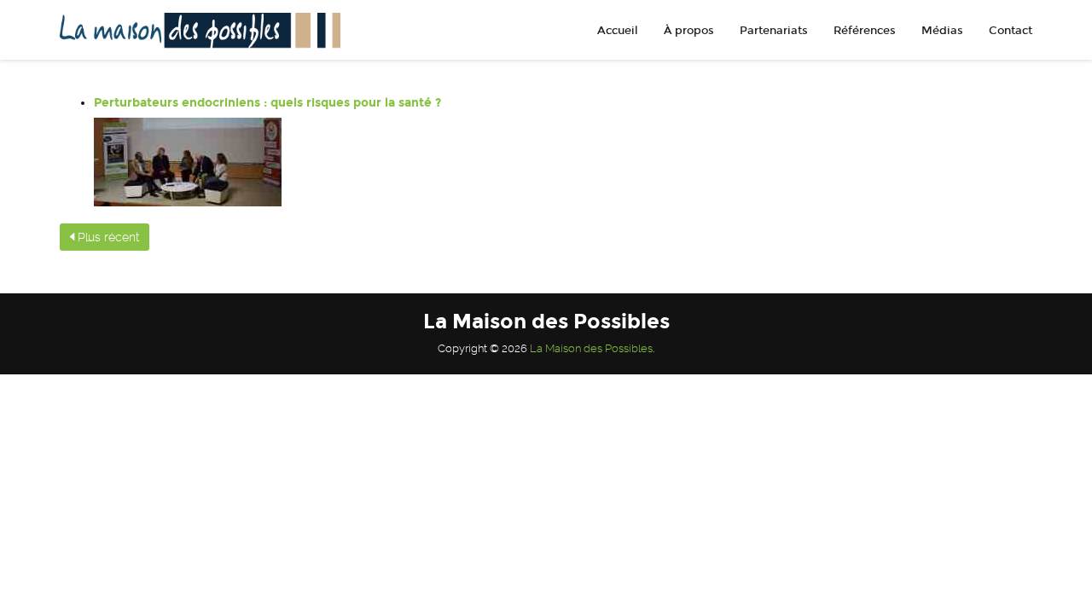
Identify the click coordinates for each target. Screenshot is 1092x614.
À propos (689, 31)
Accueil (617, 31)
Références (865, 31)
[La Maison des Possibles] (193, 30)
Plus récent (106, 237)
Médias (942, 31)
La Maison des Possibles (591, 348)
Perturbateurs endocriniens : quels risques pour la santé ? (267, 103)
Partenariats (774, 31)
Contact (1010, 31)
